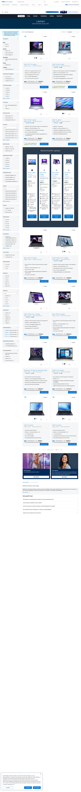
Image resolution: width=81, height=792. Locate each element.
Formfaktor (5, 102)
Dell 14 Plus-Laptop (30, 120)
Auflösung (5, 290)
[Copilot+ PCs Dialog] (13, 80)
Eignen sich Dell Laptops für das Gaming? (32, 512)
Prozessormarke (6, 113)
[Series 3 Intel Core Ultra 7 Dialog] (17, 135)
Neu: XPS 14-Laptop (30, 258)
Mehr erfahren (36, 476)
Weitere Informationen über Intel (73, 12)
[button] (57, 1)
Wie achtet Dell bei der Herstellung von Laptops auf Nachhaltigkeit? (37, 509)
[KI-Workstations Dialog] (13, 78)
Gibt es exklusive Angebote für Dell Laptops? (32, 502)
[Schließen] (40, 774)
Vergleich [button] (45, 36)
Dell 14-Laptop (28, 425)
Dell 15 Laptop (31, 172)
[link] (63, 1)
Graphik (4, 186)
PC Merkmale (6, 234)
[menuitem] (15, 4)
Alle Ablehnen (28, 787)
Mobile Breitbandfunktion (8, 341)
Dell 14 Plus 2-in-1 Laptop (56, 173)
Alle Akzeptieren (37, 787)
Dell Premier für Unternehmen (73, 4)
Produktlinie (5, 38)
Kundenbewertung (7, 327)
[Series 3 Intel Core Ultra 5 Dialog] (17, 137)
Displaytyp (5, 273)
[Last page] (61, 450)
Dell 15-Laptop (56, 120)
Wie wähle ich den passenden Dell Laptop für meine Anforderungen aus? (38, 499)
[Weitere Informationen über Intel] (63, 12)
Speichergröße (6, 216)
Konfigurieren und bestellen (32, 216)
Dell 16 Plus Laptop (67, 173)
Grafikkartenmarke (7, 172)
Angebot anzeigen (61, 87)
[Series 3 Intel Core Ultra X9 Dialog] (17, 129)
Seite (48, 449)
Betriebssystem (6, 144)
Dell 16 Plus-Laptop (58, 64)
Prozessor (5, 124)
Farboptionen (6, 310)
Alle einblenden (26, 482)
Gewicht (4, 205)
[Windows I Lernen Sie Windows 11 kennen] (52, 12)
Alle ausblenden (34, 482)
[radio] (34, 58)
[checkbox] (6, 44)
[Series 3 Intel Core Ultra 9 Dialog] (16, 133)
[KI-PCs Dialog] (10, 76)
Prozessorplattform (7, 350)
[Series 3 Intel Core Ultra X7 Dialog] (17, 131)
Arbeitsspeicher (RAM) (7, 155)
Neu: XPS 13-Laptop (30, 64)
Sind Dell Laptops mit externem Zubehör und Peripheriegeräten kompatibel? (39, 506)
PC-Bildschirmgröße (7, 85)
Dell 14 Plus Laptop (43, 173)
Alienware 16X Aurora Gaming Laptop (35, 370)
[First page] (39, 450)
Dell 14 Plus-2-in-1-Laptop (32, 314)
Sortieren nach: (64, 31)
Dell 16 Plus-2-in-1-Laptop (60, 258)
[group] (32, 188)
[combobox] (31, 2)
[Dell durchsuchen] (44, 2)
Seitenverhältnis (6, 261)
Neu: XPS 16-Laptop (58, 314)
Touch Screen (6, 252)
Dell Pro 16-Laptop (58, 370)
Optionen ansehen (44, 281)
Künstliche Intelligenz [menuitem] (6, 4)
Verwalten (8, 787)
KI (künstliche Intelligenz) (8, 73)
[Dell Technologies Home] (7, 1)
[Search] (16, 127)
